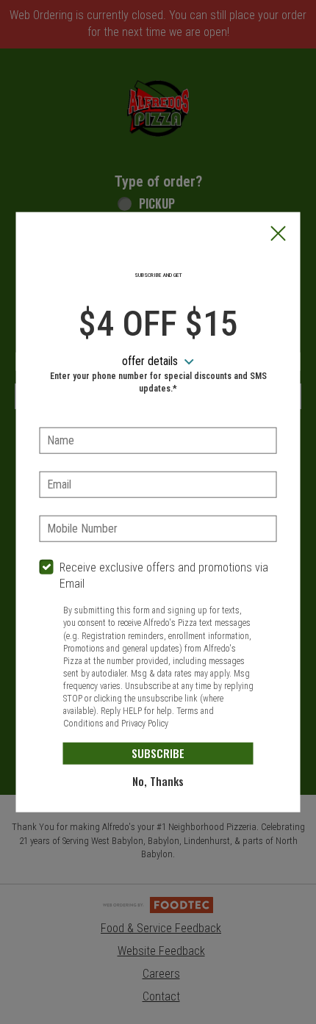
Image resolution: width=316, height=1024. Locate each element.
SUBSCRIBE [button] (158, 753)
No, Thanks (158, 781)
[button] (278, 235)
